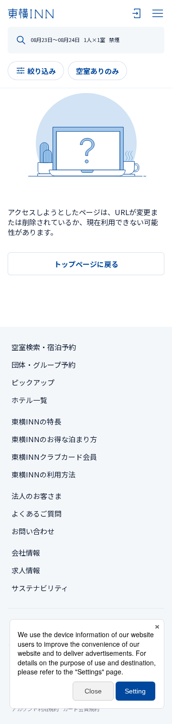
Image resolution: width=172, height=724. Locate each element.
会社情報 (25, 553)
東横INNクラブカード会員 (54, 457)
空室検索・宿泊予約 (43, 347)
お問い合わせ (32, 531)
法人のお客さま (36, 496)
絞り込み (41, 71)
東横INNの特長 (36, 421)
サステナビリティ (39, 588)
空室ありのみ (97, 71)
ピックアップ (32, 382)
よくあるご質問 (36, 513)
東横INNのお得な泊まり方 (54, 439)
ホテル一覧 (29, 400)
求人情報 (25, 570)
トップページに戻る (86, 264)
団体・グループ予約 (43, 365)
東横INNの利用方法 (43, 474)
